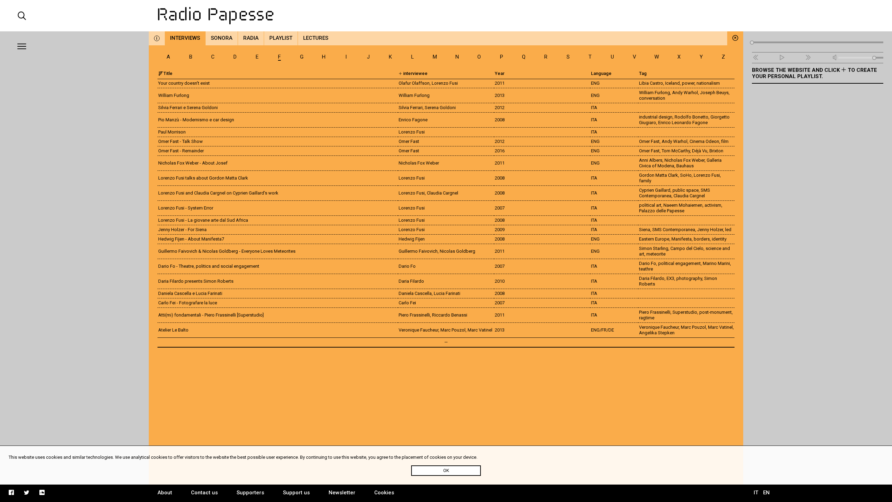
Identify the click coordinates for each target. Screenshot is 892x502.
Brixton (716, 150)
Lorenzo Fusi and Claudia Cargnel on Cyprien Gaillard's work (218, 193)
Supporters (250, 492)
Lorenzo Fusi (707, 175)
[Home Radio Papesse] (446, 15)
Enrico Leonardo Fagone (683, 122)
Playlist (280, 38)
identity (719, 239)
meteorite (656, 254)
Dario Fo (647, 263)
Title (167, 73)
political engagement (679, 263)
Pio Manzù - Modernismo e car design (196, 119)
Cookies (384, 492)
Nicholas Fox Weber (684, 160)
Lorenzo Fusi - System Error (185, 208)
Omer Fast (649, 141)
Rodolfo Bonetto (691, 117)
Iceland (672, 83)
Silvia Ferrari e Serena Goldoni (188, 107)
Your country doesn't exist (184, 83)
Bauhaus (685, 165)
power (688, 83)
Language (601, 73)
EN (766, 492)
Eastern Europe (654, 239)
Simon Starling (653, 248)
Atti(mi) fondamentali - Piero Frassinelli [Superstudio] (211, 315)
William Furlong (173, 95)
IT (756, 492)
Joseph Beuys (714, 92)
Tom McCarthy (676, 150)
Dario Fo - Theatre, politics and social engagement (208, 266)
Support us (296, 492)
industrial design (655, 117)
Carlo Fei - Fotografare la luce (187, 302)
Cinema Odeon (704, 141)
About (164, 492)
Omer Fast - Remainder (181, 150)
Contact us (204, 492)
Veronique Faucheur (659, 327)
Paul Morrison (172, 132)
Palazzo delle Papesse (661, 210)
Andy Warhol (685, 92)
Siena (644, 229)
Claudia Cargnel (689, 195)
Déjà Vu (699, 150)
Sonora (221, 38)
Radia (251, 38)
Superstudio (684, 312)
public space (685, 190)
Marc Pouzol (693, 327)
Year (500, 73)
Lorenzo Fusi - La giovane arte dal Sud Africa (203, 220)
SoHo (686, 175)
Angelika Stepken (657, 332)
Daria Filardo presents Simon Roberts (195, 281)
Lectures (315, 38)
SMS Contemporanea (673, 229)
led (728, 229)
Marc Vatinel (720, 327)
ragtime (646, 317)
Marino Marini (716, 263)
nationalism (708, 83)
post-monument (715, 312)
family (645, 180)
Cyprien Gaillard (654, 190)
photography (689, 278)
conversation (652, 98)
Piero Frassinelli (654, 312)
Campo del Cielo (686, 248)
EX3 (670, 278)
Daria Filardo (651, 278)
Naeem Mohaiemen (682, 205)
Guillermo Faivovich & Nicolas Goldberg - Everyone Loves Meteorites (226, 251)
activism (713, 205)
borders (702, 239)
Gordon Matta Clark (658, 175)
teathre (646, 269)
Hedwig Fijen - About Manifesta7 (191, 239)
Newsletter (342, 492)
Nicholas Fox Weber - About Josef (193, 163)
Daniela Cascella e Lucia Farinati (190, 293)
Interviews (185, 38)
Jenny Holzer (710, 229)
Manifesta (681, 239)
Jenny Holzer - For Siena (182, 229)
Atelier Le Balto (173, 330)
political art (650, 205)
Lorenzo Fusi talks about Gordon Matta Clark (203, 178)
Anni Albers (650, 160)
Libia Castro (651, 83)
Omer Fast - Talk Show (180, 141)
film (725, 141)
